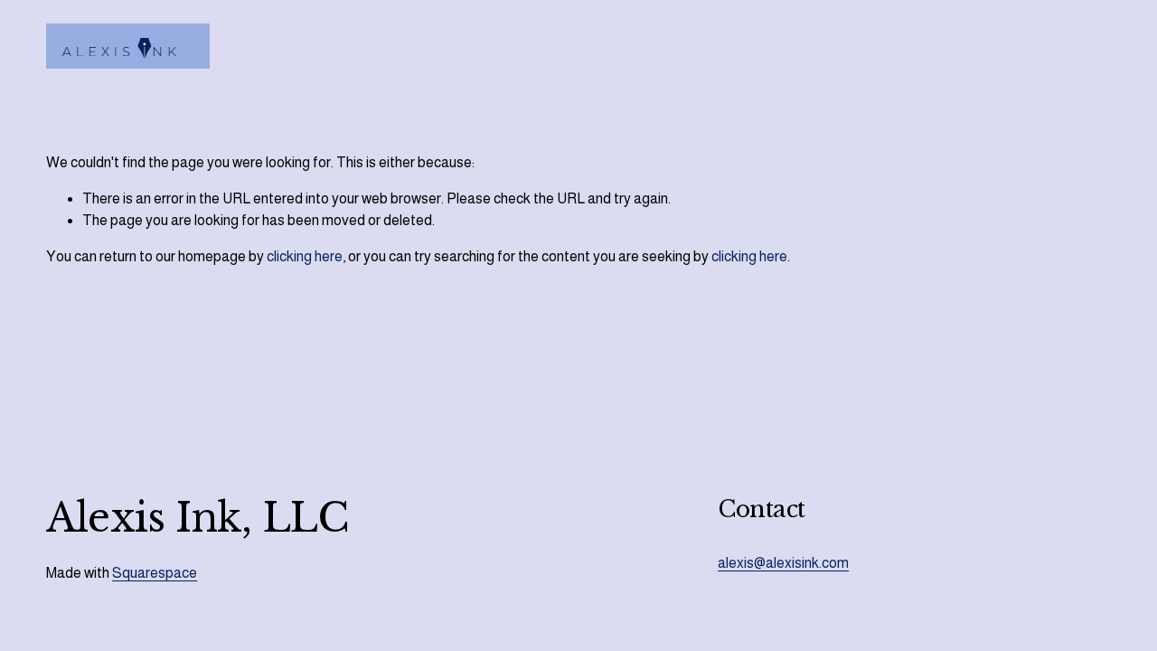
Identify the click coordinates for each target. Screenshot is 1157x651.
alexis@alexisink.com (783, 563)
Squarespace (154, 572)
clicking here (305, 256)
